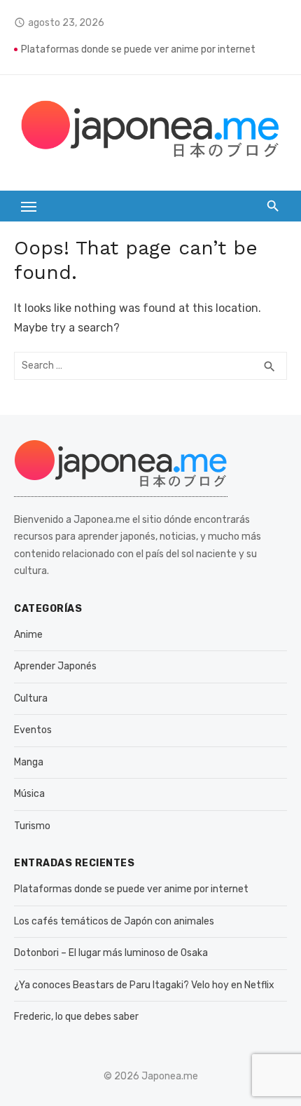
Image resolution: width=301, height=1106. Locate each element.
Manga (28, 762)
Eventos (33, 730)
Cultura (31, 698)
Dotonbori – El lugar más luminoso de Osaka (111, 953)
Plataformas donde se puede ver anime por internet (138, 49)
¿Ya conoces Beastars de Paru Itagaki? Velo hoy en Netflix (144, 985)
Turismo (32, 826)
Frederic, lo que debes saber (76, 1017)
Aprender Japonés (55, 666)
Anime (28, 635)
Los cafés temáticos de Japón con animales (114, 921)
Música (29, 794)
